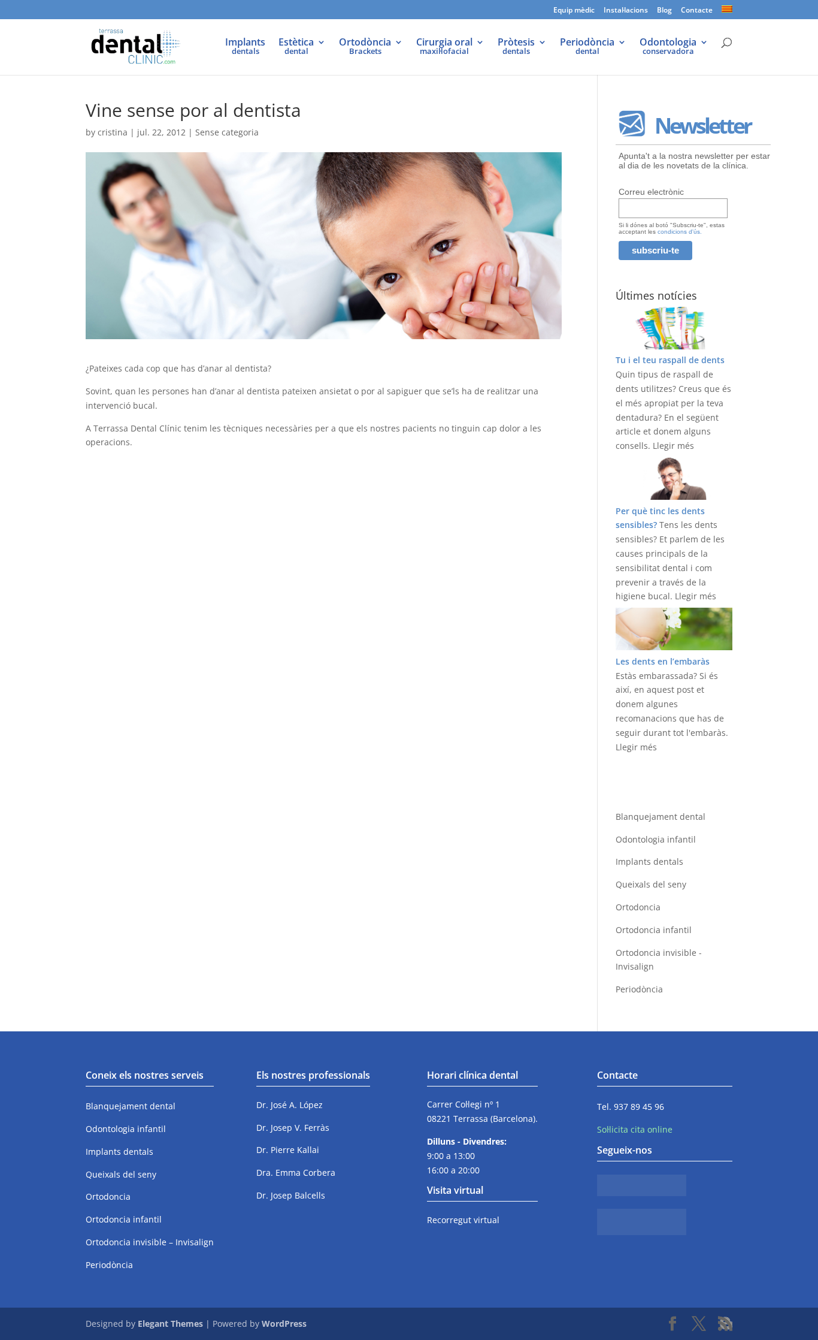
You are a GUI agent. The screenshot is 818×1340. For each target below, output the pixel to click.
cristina (113, 132)
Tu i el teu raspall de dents (670, 360)
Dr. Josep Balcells (290, 1195)
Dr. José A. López (289, 1104)
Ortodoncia (638, 907)
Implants (245, 47)
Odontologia (668, 47)
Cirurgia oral (444, 47)
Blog (664, 11)
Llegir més (673, 445)
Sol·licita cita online (634, 1129)
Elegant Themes (170, 1323)
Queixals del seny (651, 884)
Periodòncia (587, 47)
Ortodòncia (365, 47)
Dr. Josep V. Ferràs (292, 1127)
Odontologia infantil (656, 839)
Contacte (697, 11)
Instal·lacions (626, 11)
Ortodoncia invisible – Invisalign (150, 1242)
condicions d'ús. (680, 231)
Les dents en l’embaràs (663, 661)
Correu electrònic (651, 192)
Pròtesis (516, 47)
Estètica (296, 47)
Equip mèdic (574, 11)
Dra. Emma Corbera (295, 1172)
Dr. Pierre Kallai (287, 1149)
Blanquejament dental (660, 816)
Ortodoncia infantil (654, 929)
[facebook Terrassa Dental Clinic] (641, 1193)
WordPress (284, 1323)
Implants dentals (649, 861)
